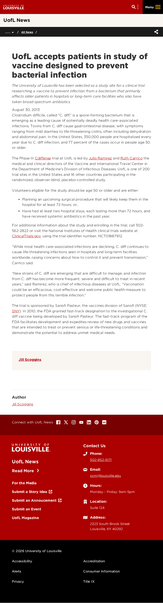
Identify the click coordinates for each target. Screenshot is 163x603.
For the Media (24, 483)
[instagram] (74, 422)
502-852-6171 (101, 460)
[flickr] (104, 422)
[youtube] (81, 422)
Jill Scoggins (30, 359)
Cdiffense (43, 158)
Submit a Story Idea (29, 492)
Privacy (18, 581)
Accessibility (22, 561)
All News (27, 32)
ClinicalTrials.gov (26, 236)
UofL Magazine (25, 518)
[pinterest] (96, 422)
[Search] (136, 7)
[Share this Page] (155, 32)
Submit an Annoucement (34, 500)
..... (8, 31)
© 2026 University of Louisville (37, 551)
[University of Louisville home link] (14, 7)
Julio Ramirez (100, 158)
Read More (23, 471)
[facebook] (58, 422)
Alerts (16, 571)
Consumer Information (101, 571)
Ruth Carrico (131, 158)
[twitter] (66, 422)
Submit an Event (26, 509)
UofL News (25, 461)
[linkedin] (89, 422)
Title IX (88, 581)
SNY (16, 311)
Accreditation (94, 561)
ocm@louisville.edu (105, 476)
